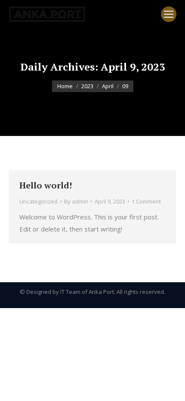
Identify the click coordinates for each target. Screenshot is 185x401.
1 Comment (146, 201)
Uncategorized (38, 201)
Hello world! (45, 185)
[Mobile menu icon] (168, 14)
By (76, 201)
